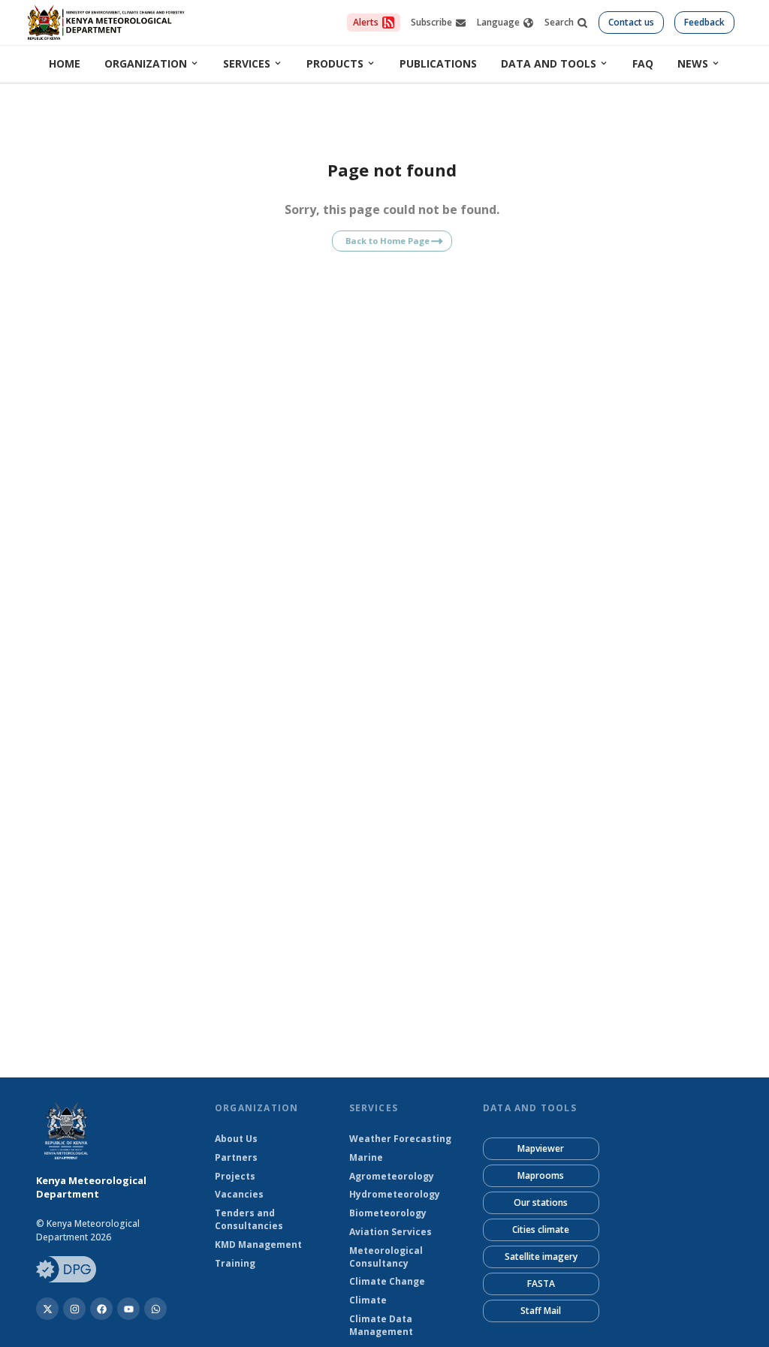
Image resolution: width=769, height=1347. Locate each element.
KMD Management (258, 1245)
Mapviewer (540, 1148)
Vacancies (239, 1195)
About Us (236, 1139)
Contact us (631, 22)
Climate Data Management (381, 1325)
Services (246, 63)
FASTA (541, 1283)
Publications (438, 63)
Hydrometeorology (394, 1195)
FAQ (642, 63)
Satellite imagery (541, 1256)
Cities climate (540, 1229)
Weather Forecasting (400, 1139)
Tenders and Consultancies (249, 1219)
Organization (145, 63)
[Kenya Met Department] (74, 1308)
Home (64, 63)
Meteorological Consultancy (386, 1257)
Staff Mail (540, 1310)
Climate (368, 1300)
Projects (235, 1177)
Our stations (541, 1202)
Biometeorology (388, 1213)
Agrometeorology (391, 1177)
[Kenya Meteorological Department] (101, 1308)
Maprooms (540, 1175)
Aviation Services (390, 1232)
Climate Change (387, 1282)
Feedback (704, 22)
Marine (366, 1158)
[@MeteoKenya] (47, 1308)
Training (235, 1264)
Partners (236, 1158)
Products (334, 63)
